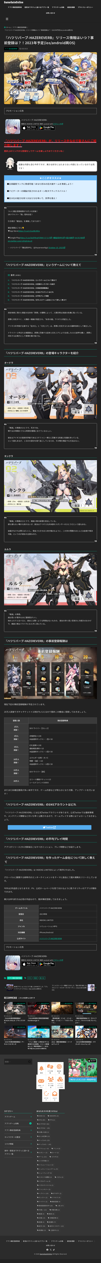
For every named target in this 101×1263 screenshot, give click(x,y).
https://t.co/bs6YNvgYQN (31, 237)
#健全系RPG (58, 237)
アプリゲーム (10, 1116)
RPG (29, 978)
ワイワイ (43, 1201)
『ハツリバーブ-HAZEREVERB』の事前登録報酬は (28, 288)
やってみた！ (45, 1144)
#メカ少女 (79, 237)
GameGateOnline (13, 2)
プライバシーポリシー (85, 7)
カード (55, 1152)
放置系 (52, 1222)
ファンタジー (44, 1189)
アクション (44, 1148)
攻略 (42, 1218)
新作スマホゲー (57, 1226)
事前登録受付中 (46, 1206)
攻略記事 (54, 1218)
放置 (41, 1222)
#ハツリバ (46, 237)
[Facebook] (47, 1250)
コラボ (54, 1157)
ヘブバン (43, 1193)
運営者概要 (71, 7)
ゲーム (43, 1157)
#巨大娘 (68, 237)
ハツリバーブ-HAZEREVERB (51, 938)
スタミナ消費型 (45, 1177)
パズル (60, 1177)
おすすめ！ (44, 1128)
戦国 (41, 1214)
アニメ (56, 1148)
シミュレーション (46, 1165)
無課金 (42, 1230)
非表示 (18, 275)
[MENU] (7, 19)
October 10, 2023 (56, 247)
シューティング (45, 1173)
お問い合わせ (50, 13)
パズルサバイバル (46, 1185)
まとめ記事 (44, 1136)
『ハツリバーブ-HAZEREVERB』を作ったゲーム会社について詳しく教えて (37, 300)
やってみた (44, 1140)
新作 (42, 1226)
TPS (52, 1120)
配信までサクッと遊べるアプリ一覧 (37, 7)
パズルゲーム (44, 1181)
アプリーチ (57, 124)
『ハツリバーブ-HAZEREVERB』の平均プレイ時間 (28, 296)
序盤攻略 (55, 1210)
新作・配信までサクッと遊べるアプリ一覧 (17, 1152)
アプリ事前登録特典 (15, 7)
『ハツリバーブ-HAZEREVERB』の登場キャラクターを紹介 (31, 284)
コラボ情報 (9, 1144)
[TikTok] (54, 1250)
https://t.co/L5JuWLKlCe (29, 231)
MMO (42, 1116)
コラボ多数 (44, 1161)
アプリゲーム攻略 (58, 7)
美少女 (42, 978)
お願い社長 (44, 1132)
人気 (60, 1206)
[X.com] (51, 1250)
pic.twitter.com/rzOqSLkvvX (20, 241)
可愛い (43, 1210)
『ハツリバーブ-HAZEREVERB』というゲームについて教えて (32, 280)
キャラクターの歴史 (12, 1137)
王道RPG (54, 1230)
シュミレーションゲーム (48, 1169)
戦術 (35, 978)
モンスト (43, 1197)
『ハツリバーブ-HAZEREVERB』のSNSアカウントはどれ (31, 292)
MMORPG (54, 1116)
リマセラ (56, 1197)
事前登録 (56, 1201)
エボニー (43, 1152)
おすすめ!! (44, 1124)
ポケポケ (57, 1193)
